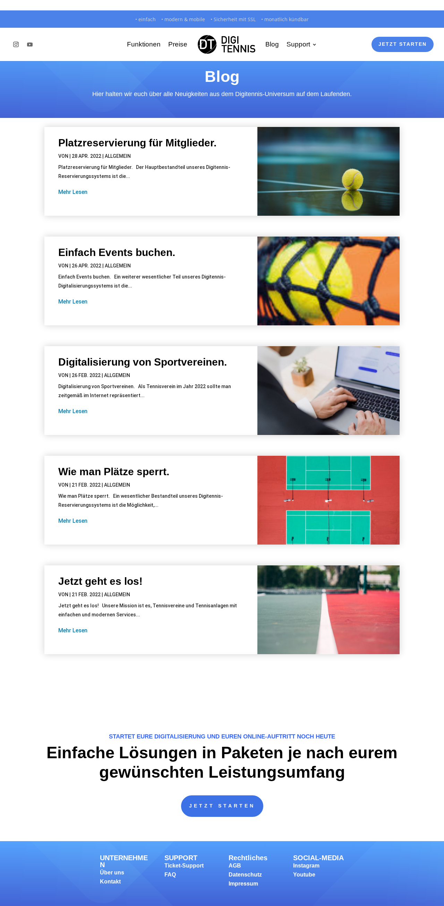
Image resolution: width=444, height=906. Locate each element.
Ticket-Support (184, 866)
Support (298, 44)
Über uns (112, 872)
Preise (177, 44)
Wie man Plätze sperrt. (113, 471)
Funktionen (144, 44)
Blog (272, 44)
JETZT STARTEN (222, 806)
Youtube (304, 875)
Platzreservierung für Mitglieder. (137, 142)
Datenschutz (245, 875)
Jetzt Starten (402, 44)
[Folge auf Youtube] (29, 44)
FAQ (170, 875)
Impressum (243, 884)
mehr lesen (72, 192)
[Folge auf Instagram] (16, 44)
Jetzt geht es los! (100, 581)
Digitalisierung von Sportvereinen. (142, 362)
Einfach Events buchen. (116, 252)
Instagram (306, 866)
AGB (235, 866)
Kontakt (110, 881)
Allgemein (118, 156)
